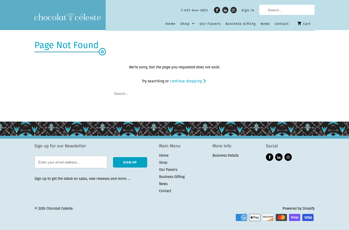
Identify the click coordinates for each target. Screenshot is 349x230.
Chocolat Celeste (59, 208)
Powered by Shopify (299, 208)
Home (170, 24)
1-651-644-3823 (194, 10)
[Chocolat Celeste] (67, 17)
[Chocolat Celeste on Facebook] (217, 10)
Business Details (225, 155)
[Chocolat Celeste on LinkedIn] (225, 10)
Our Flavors (210, 24)
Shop (185, 24)
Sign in (248, 10)
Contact (282, 24)
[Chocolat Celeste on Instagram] (234, 10)
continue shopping (186, 81)
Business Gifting (241, 24)
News (265, 24)
